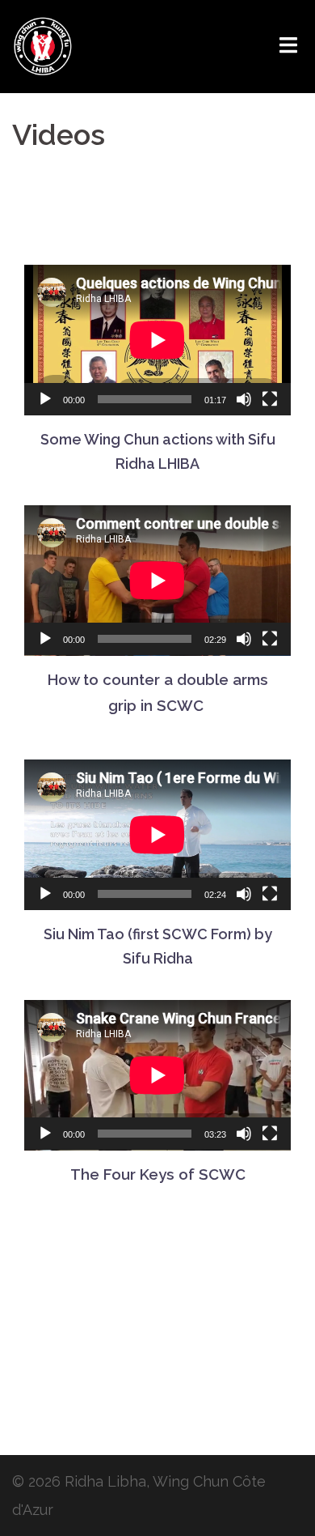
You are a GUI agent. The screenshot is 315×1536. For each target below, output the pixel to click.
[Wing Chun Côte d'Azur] (42, 44)
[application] (157, 340)
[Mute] (244, 399)
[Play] (45, 399)
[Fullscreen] (270, 399)
